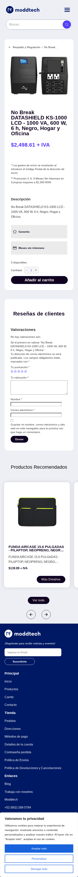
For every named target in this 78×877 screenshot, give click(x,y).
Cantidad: (17, 270)
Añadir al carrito (39, 280)
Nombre (16, 399)
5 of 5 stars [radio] (25, 371)
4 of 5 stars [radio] (22, 371)
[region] (39, 844)
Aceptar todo (39, 848)
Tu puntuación (20, 367)
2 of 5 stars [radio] (15, 371)
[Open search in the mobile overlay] (39, 24)
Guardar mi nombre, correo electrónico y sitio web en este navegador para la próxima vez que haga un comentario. (38, 428)
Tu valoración (19, 377)
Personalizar (39, 858)
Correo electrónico (22, 410)
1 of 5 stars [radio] (12, 371)
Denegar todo (39, 868)
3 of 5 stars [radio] (18, 371)
